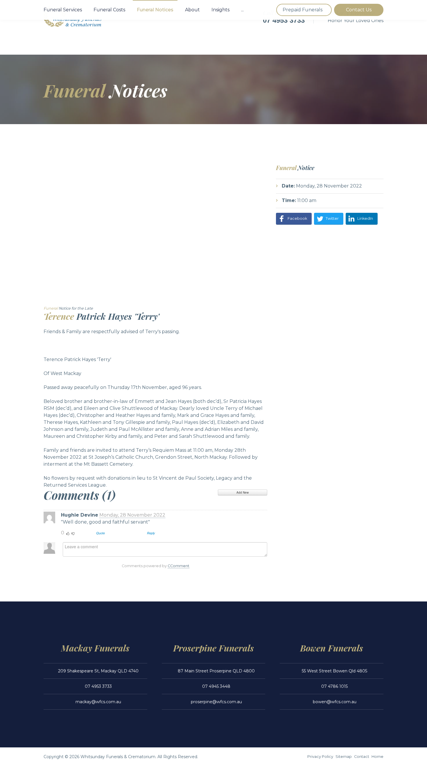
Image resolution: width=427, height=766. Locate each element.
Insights (220, 10)
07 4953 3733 (284, 20)
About (192, 10)
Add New (242, 492)
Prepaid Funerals (302, 10)
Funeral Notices (155, 10)
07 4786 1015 (334, 686)
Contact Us (359, 10)
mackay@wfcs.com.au (98, 701)
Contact (361, 756)
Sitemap (344, 756)
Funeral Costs (109, 10)
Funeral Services (63, 10)
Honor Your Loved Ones (355, 20)
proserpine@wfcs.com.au (216, 701)
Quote (100, 533)
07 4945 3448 (216, 686)
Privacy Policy (320, 756)
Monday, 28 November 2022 (132, 515)
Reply (151, 533)
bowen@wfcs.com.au (334, 701)
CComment (178, 566)
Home (377, 756)
